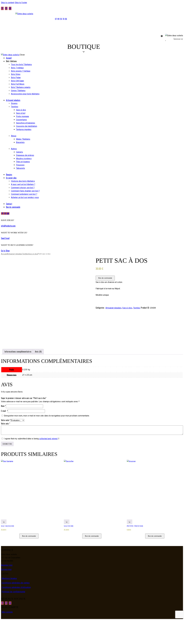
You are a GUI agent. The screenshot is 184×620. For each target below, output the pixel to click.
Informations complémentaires (18, 351)
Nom (3, 405)
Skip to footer (21, 2)
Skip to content (7, 2)
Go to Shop (5, 250)
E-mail (4, 410)
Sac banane (7, 526)
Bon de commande (105, 278)
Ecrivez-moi (6, 569)
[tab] (18, 351)
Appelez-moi (6, 565)
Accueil (4, 254)
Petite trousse (135, 526)
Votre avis (5, 423)
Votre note (5, 420)
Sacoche (68, 526)
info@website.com (8, 225)
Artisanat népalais (14, 254)
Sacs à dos (33, 254)
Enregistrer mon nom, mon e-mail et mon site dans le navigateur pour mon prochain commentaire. (46, 416)
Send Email (5, 238)
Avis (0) (38, 351)
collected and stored (48, 438)
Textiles (25, 254)
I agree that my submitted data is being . (31, 438)
